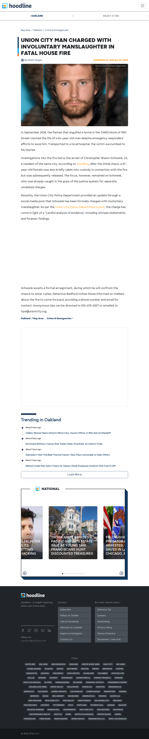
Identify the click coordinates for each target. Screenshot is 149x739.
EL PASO (48, 682)
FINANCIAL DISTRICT (95, 682)
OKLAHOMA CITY (102, 701)
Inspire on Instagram (71, 633)
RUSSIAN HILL (53, 710)
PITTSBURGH (58, 705)
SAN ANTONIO (103, 710)
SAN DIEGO (118, 710)
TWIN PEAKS (44, 719)
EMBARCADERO (62, 682)
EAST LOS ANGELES (32, 682)
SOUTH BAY (30, 664)
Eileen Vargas (33, 60)
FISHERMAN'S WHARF (117, 682)
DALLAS (31, 678)
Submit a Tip (104, 610)
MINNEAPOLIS (89, 696)
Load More (74, 474)
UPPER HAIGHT (78, 719)
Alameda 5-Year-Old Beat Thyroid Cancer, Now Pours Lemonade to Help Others (68, 454)
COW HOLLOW (117, 673)
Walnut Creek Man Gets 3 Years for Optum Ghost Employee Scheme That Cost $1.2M (71, 465)
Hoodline (83, 164)
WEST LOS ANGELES (117, 719)
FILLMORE (77, 682)
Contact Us (66, 639)
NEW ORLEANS (35, 701)
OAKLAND (73, 664)
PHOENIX (45, 705)
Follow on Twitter (69, 616)
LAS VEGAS (42, 692)
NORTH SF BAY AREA (91, 664)
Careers (101, 616)
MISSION (102, 696)
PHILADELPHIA (30, 705)
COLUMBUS (103, 673)
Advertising (103, 622)
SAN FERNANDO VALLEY (39, 714)
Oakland (37, 30)
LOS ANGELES (76, 692)
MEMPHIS (34, 696)
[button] (25, 573)
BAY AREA (120, 664)
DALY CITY (107, 664)
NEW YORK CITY (52, 701)
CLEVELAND (88, 673)
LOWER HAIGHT (93, 692)
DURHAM (119, 678)
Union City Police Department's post (80, 207)
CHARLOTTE (31, 673)
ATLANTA (49, 669)
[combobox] (37, 16)
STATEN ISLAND (104, 714)
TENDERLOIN (29, 719)
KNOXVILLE (29, 692)
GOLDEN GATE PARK (38, 687)
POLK (70, 705)
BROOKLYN (107, 669)
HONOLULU (87, 687)
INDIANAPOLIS (115, 687)
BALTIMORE (72, 669)
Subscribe (65, 610)
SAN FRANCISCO (58, 664)
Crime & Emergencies (56, 30)
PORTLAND (82, 705)
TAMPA (118, 714)
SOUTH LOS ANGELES (84, 714)
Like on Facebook (69, 622)
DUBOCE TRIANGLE (102, 678)
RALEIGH (122, 705)
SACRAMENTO (69, 710)
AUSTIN (60, 669)
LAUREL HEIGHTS (58, 692)
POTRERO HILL (97, 705)
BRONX (95, 669)
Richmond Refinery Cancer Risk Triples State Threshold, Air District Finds (64, 443)
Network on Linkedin (71, 627)
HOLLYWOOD (72, 687)
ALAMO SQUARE (34, 669)
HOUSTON (100, 687)
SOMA (68, 714)
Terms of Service (106, 633)
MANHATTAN (109, 692)
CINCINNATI (58, 673)
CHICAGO (45, 673)
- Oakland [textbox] (36, 15)
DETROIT (53, 678)
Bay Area (25, 30)
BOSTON (84, 669)
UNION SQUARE (60, 719)
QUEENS (111, 705)
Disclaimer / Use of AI (108, 639)
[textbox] (112, 16)
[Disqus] (74, 366)
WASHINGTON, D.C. (96, 719)
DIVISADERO (67, 678)
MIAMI (45, 696)
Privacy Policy (104, 627)
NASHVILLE (115, 696)
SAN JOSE (43, 664)
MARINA (122, 692)
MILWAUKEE (73, 696)
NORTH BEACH (84, 701)
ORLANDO (117, 701)
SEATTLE (58, 714)
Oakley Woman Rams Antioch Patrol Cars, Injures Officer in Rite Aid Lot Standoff (68, 433)
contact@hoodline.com (33, 641)
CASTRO (119, 669)
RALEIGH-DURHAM (35, 710)
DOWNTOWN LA (83, 678)
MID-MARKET (58, 696)
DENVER (42, 678)
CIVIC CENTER (73, 673)
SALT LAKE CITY (86, 710)
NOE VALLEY (68, 701)
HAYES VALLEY (56, 687)
